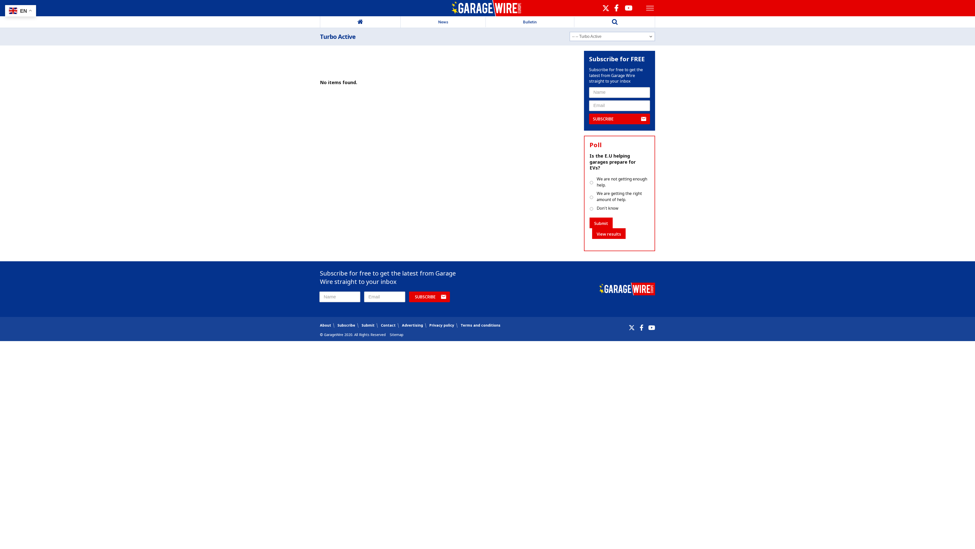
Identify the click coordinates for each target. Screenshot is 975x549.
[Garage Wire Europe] (488, 8)
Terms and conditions (480, 325)
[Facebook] (641, 328)
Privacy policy (441, 325)
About (325, 325)
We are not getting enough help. (622, 182)
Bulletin (530, 22)
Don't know (607, 208)
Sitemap (396, 334)
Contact (388, 325)
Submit (601, 223)
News (443, 22)
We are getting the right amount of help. (619, 196)
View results (609, 234)
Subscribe (603, 119)
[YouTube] (651, 328)
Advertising (412, 325)
